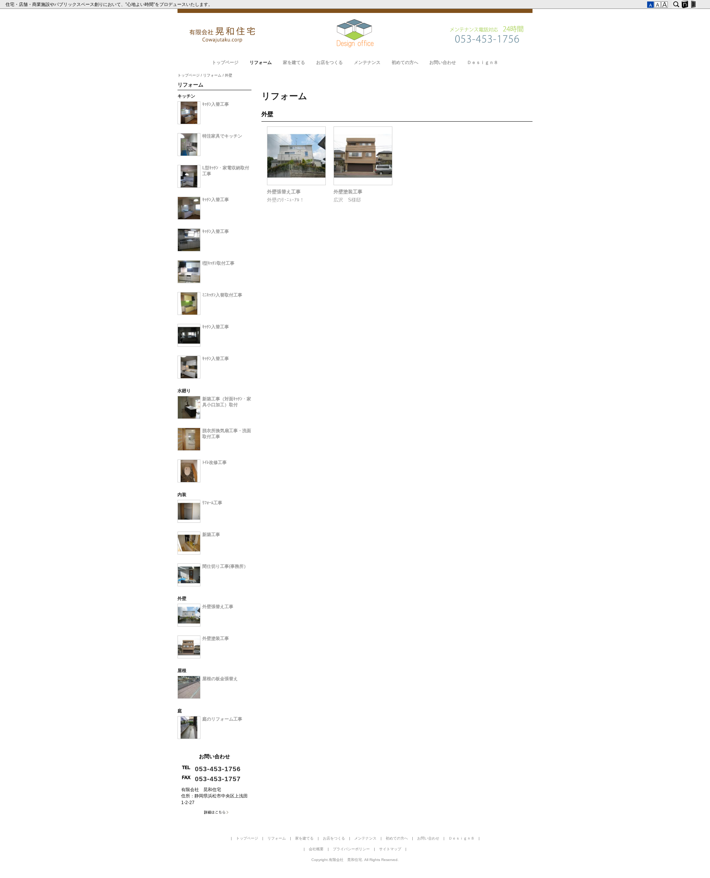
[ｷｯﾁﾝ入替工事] (189, 122)
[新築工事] (189, 553)
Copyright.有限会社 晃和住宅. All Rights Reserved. (355, 860)
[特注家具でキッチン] (189, 154)
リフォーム (261, 62)
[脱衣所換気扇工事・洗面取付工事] (189, 449)
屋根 (182, 670)
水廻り (184, 390)
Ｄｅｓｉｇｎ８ (482, 62)
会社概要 (316, 849)
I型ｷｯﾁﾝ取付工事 (218, 263)
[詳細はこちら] (214, 814)
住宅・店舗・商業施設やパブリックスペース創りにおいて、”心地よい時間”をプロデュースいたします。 (110, 4)
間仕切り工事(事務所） (225, 566)
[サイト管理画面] (693, 4)
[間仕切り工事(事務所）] (189, 584)
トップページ (225, 62)
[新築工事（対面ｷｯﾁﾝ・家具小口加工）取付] (189, 417)
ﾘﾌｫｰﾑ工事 (212, 502)
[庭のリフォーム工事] (189, 737)
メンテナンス (367, 62)
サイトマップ (390, 849)
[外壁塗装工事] (363, 183)
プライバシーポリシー (351, 849)
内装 (182, 494)
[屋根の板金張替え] (189, 697)
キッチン (186, 96)
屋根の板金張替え (220, 678)
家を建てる (294, 62)
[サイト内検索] (676, 4)
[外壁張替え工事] (296, 183)
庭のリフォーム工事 (222, 719)
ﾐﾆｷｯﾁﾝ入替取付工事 (222, 295)
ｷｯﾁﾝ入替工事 (215, 104)
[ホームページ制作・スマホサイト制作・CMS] (684, 4)
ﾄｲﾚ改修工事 (214, 462)
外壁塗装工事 (348, 191)
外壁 (267, 114)
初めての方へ (405, 62)
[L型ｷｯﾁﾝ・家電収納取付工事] (189, 186)
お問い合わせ (442, 62)
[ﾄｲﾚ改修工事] (189, 481)
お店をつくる (329, 62)
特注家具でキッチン (222, 136)
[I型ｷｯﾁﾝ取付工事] (189, 281)
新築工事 (211, 534)
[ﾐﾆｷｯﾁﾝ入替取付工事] (189, 313)
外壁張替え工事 (284, 191)
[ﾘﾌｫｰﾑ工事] (189, 521)
